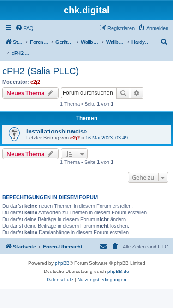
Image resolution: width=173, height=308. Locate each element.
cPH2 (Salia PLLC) (40, 71)
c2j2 (35, 82)
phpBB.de (118, 271)
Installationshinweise (56, 131)
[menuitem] (24, 28)
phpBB (62, 263)
